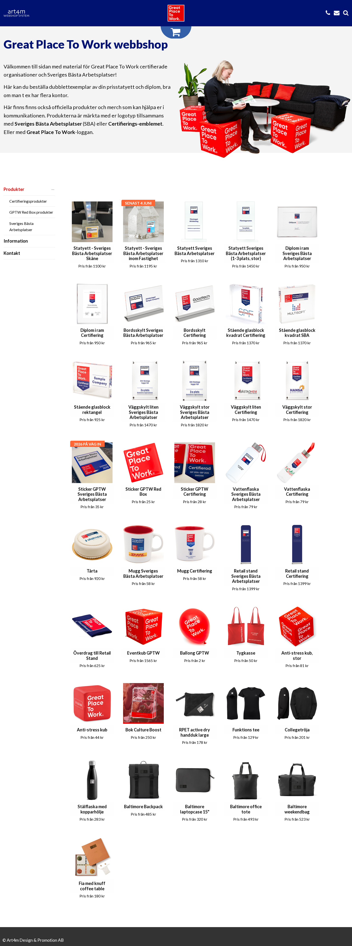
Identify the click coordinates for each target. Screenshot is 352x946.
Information (16, 241)
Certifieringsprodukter (28, 201)
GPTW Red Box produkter (31, 212)
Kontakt (12, 253)
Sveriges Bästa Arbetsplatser (21, 226)
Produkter (14, 189)
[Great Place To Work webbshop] (176, 13)
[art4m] (19, 13)
